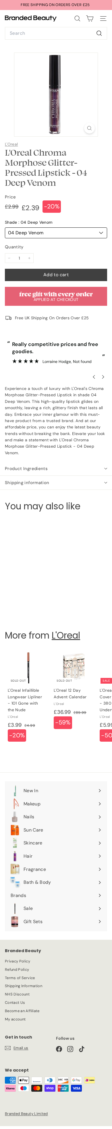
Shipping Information (23, 985)
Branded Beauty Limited (26, 1113)
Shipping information (27, 483)
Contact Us (15, 1002)
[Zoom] (89, 128)
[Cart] (89, 18)
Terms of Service (20, 977)
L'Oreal (11, 144)
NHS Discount (17, 994)
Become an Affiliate (22, 1010)
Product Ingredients (26, 468)
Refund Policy (17, 969)
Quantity (14, 247)
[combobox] (56, 33)
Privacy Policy (17, 961)
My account (15, 1019)
